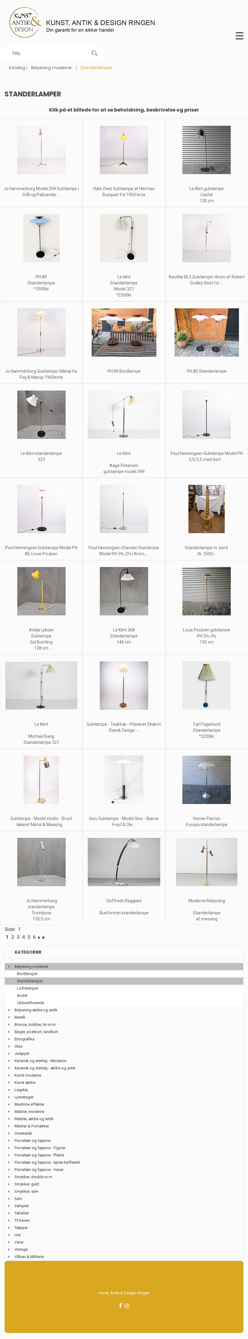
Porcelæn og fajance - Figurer (40, 1148)
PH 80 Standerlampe (207, 371)
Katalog (17, 68)
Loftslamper (27, 988)
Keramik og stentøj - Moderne (40, 1061)
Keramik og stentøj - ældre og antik (45, 1068)
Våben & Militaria (29, 1256)
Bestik (20, 1017)
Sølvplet (22, 1206)
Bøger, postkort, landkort (36, 1031)
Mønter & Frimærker (32, 1126)
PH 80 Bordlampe (124, 371)
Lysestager (24, 1097)
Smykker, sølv (26, 1191)
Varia (19, 1242)
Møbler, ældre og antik (34, 1119)
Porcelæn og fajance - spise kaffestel (47, 1162)
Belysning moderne (51, 68)
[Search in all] (94, 53)
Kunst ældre (25, 1082)
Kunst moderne (28, 1075)
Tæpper (21, 1227)
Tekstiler (22, 1213)
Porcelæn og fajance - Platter (39, 1155)
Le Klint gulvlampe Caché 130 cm (206, 194)
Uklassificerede (30, 1002)
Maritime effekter (29, 1104)
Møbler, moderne (29, 1111)
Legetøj (21, 1090)
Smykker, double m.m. (34, 1177)
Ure (18, 1235)
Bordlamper (27, 973)
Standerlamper (30, 981)
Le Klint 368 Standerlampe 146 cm (124, 635)
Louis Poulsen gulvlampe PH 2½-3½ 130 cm (206, 635)
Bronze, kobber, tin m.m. (36, 1024)
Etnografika (24, 1039)
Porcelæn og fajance (33, 1140)
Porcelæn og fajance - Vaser (39, 1169)
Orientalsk (23, 1133)
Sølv (18, 1198)
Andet (22, 995)
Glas (18, 1046)
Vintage (21, 1249)
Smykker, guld (27, 1184)
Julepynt (22, 1053)
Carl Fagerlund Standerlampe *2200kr (206, 730)
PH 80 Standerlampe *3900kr (41, 282)
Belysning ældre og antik (36, 1010)
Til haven (22, 1220)
